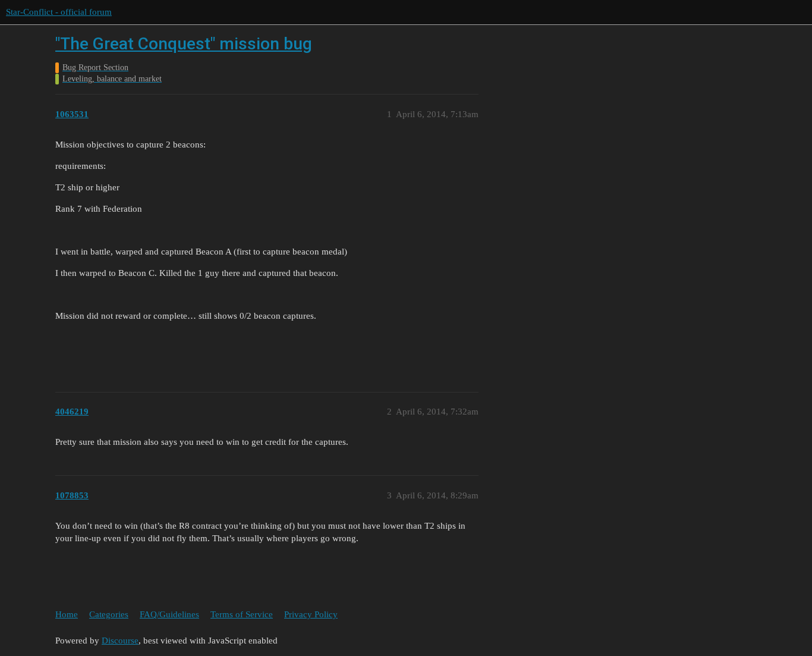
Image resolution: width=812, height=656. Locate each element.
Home (66, 614)
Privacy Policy (311, 614)
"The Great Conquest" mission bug (183, 44)
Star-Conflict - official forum (59, 12)
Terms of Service (241, 614)
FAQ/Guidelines (169, 614)
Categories (108, 614)
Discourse (120, 640)
